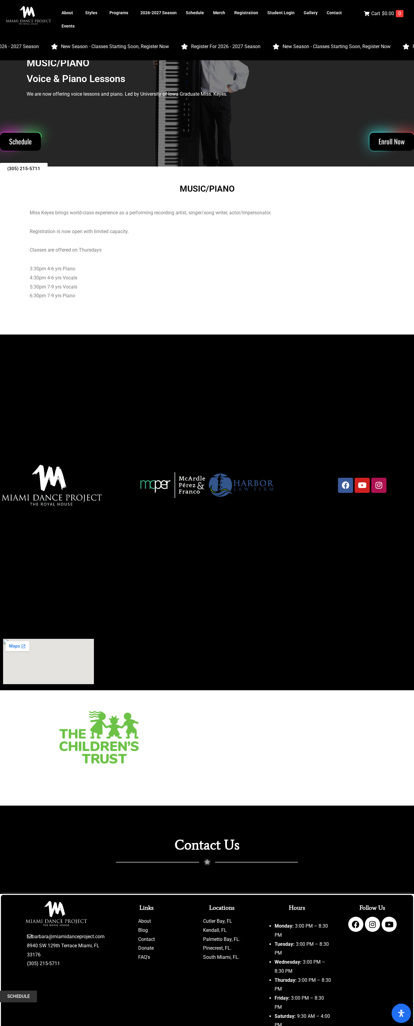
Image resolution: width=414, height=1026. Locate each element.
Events (68, 26)
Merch (219, 12)
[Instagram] (372, 924)
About (67, 12)
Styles (91, 12)
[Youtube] (389, 924)
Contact (334, 12)
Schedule (195, 12)
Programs (118, 12)
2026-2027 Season (158, 12)
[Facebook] (345, 485)
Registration (246, 12)
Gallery (311, 12)
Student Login (281, 12)
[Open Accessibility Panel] (401, 1013)
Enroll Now (392, 141)
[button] (69, 12)
